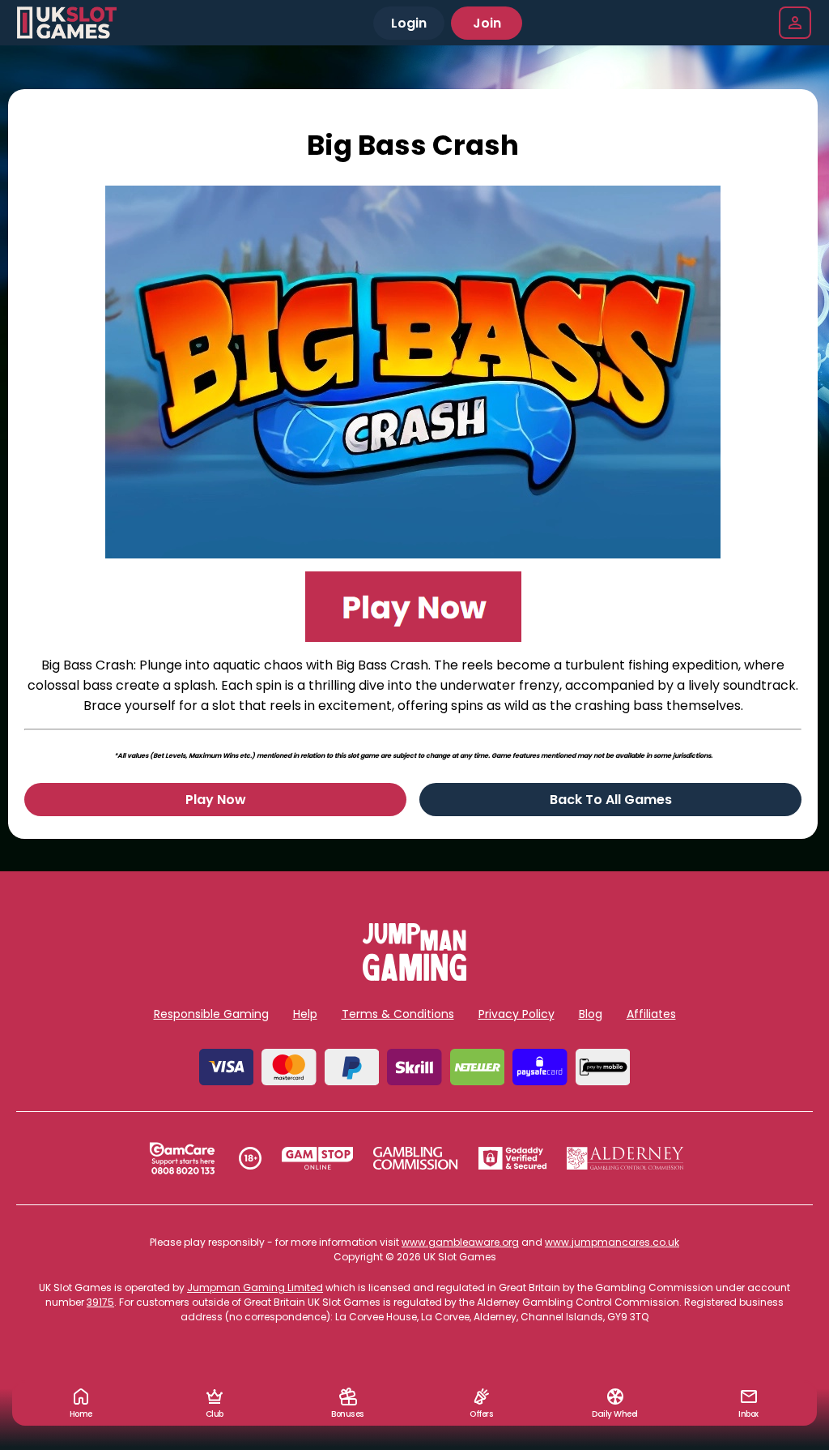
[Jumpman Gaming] (414, 976)
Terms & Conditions (398, 1014)
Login (409, 23)
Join (487, 23)
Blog (590, 1014)
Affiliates (651, 1014)
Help (305, 1014)
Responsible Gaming (211, 1014)
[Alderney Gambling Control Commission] (625, 1158)
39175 (100, 1302)
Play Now (215, 799)
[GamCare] (182, 1158)
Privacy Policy (516, 1014)
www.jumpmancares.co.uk (612, 1242)
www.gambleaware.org (460, 1242)
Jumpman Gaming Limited (255, 1287)
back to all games (611, 799)
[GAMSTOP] (318, 1158)
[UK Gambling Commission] (415, 1158)
